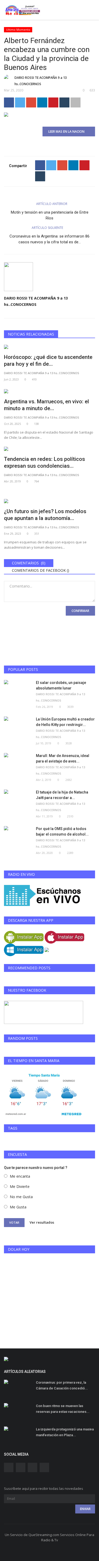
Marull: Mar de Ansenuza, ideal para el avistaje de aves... (62, 758)
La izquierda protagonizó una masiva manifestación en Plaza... (65, 1432)
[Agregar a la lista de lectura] (75, 102)
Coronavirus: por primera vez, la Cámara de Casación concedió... (62, 1385)
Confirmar (80, 611)
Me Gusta (18, 1206)
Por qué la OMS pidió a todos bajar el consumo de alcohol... (62, 831)
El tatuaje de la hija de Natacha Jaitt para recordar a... (62, 795)
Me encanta (20, 1176)
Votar (14, 1222)
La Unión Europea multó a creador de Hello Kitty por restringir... (65, 722)
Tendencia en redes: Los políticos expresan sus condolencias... (44, 462)
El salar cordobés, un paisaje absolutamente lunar (61, 685)
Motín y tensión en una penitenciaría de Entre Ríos (49, 215)
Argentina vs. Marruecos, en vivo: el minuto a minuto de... (46, 404)
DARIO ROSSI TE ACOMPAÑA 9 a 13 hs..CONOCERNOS (41, 80)
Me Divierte (20, 1186)
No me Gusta (21, 1196)
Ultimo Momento (18, 30)
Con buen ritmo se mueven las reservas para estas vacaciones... (62, 1409)
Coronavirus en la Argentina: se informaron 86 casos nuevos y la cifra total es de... (49, 239)
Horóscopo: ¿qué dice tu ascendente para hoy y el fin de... (48, 360)
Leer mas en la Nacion (67, 131)
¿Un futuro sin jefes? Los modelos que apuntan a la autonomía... (45, 514)
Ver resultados (42, 1222)
